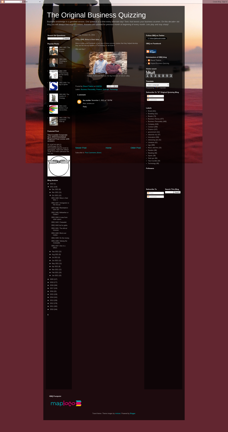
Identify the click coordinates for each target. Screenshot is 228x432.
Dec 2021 (55, 189)
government (152, 132)
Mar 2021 (55, 269)
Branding (151, 114)
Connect (151, 127)
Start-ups (106, 89)
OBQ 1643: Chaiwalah (58, 222)
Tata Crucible (152, 161)
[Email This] (108, 86)
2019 (52, 282)
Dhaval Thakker (155, 60)
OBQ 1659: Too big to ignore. (64, 83)
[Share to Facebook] (114, 86)
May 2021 (55, 263)
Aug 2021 (55, 254)
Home (108, 148)
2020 (52, 279)
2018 (52, 285)
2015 (52, 294)
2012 (52, 303)
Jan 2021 (55, 275)
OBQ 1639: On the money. (60, 238)
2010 (52, 309)
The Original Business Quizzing (96, 15)
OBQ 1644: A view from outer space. (59, 218)
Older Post (136, 148)
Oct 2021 (55, 195)
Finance (99, 89)
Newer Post (80, 148)
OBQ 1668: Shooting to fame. (63, 61)
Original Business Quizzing (159, 63)
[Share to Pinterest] (117, 86)
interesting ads (153, 140)
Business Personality (88, 89)
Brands (150, 116)
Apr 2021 (55, 266)
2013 (52, 300)
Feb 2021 (55, 272)
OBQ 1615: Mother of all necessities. (63, 108)
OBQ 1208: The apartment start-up (64, 119)
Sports (150, 155)
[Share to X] (112, 86)
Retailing (151, 153)
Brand (150, 111)
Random (151, 150)
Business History (154, 119)
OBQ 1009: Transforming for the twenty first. (64, 73)
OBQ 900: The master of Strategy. (64, 96)
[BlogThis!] (110, 86)
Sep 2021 (55, 251)
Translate (162, 88)
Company (151, 124)
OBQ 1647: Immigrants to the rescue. (60, 204)
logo (149, 145)
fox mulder (87, 100)
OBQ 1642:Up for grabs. (59, 225)
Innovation (151, 137)
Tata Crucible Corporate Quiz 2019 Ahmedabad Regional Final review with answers (58, 138)
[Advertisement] (59, 352)
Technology (114, 89)
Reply (85, 107)
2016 (52, 291)
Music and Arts (153, 148)
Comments (153, 100)
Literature (151, 142)
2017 (52, 288)
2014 (52, 297)
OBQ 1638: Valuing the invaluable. (59, 242)
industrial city (152, 135)
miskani (118, 413)
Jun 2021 (55, 260)
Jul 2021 (55, 257)
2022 (52, 184)
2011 (52, 306)
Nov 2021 (55, 192)
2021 (52, 187)
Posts (151, 96)
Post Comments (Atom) (93, 153)
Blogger (132, 413)
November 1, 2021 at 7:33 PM (102, 100)
